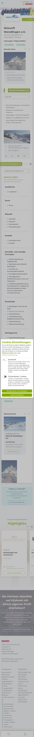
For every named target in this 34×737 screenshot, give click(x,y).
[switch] (5, 360)
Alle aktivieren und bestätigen (17, 391)
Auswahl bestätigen (17, 395)
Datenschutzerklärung (9, 355)
